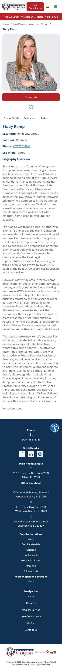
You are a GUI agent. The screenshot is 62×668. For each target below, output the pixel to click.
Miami (31, 539)
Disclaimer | (17, 664)
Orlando (31, 549)
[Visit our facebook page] (22, 454)
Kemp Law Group (38, 24)
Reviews (44, 118)
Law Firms (19, 24)
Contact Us (31, 629)
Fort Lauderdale (31, 544)
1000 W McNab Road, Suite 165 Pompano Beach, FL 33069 (31, 494)
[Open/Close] (56, 6)
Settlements (30, 118)
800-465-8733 (31, 439)
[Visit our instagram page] (40, 454)
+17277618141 (21, 146)
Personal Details (11, 118)
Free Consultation (35, 6)
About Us (31, 603)
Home (5, 24)
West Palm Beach (31, 560)
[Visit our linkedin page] (31, 454)
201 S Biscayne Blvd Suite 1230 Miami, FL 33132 (31, 475)
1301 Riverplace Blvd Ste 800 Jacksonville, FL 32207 (31, 523)
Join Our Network (31, 616)
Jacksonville (31, 555)
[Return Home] (13, 6)
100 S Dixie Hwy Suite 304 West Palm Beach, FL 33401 (31, 509)
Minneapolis (31, 571)
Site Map (31, 623)
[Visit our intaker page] (31, 107)
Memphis (31, 566)
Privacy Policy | (50, 662)
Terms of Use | (28, 664)
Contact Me (31, 97)
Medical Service (31, 610)
